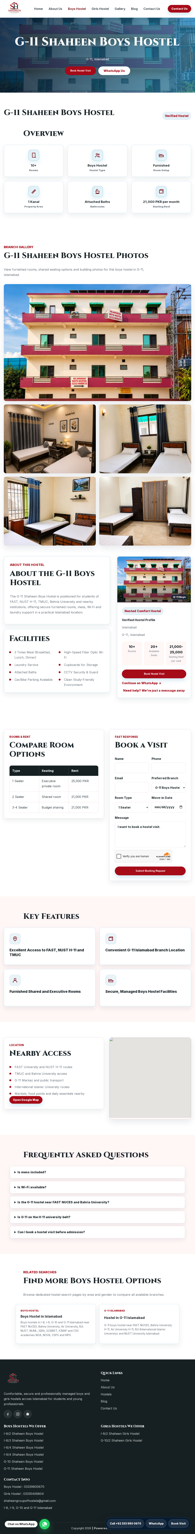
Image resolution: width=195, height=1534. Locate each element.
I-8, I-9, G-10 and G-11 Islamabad (28, 1508)
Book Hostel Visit (80, 70)
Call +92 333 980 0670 (125, 1523)
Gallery (120, 9)
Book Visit (178, 1523)
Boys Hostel (77, 9)
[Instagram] (18, 1414)
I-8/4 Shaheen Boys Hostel (24, 1447)
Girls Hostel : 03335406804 (24, 1494)
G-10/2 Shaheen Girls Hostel (121, 1440)
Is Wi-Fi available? (32, 1187)
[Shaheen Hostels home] (15, 9)
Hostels (106, 1394)
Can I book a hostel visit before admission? (51, 1232)
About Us (55, 9)
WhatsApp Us (114, 71)
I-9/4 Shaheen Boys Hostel (24, 1454)
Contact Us (151, 9)
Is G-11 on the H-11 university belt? (44, 1217)
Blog (134, 9)
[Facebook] (8, 1414)
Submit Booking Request (150, 870)
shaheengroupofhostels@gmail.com (30, 1501)
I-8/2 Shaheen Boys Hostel (23, 1433)
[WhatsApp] (28, 1414)
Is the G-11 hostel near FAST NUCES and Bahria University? (63, 1202)
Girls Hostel (100, 9)
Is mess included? (32, 1172)
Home (38, 9)
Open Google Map (26, 1100)
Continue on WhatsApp (140, 683)
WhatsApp (156, 1523)
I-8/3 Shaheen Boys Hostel (23, 1440)
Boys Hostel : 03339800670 (24, 1487)
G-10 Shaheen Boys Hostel (23, 1461)
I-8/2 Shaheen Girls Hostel (120, 1433)
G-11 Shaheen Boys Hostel (23, 1468)
